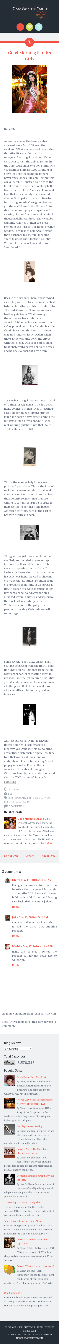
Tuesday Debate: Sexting (29, 1126)
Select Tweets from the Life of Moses (23, 1220)
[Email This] (5, 782)
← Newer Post (9, 855)
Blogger (31, 1331)
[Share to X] (11, 782)
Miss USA (38, 797)
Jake (15, 917)
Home (30, 855)
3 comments (16, 806)
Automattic (24, 1334)
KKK (29, 797)
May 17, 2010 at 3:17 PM (33, 917)
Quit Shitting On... (13, 1292)
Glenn (16, 880)
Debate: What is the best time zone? (35, 1266)
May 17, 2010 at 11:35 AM (36, 880)
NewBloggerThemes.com (29, 1338)
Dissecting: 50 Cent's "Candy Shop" (24, 1202)
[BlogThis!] (8, 782)
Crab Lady (20, 797)
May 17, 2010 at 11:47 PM (38, 946)
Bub (10, 797)
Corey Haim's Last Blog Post (31, 1077)
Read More (46, 843)
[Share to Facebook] (14, 782)
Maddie (17, 946)
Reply (15, 906)
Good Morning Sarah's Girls (34, 818)
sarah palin (22, 801)
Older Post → (50, 855)
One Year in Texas (33, 1327)
